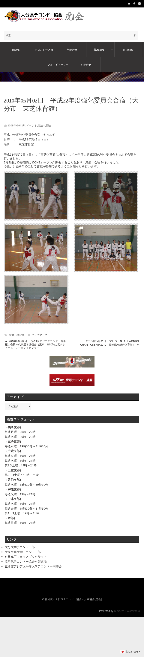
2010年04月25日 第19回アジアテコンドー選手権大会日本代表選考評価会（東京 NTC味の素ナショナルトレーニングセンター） (35, 341)
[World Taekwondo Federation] (134, 3)
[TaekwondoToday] (129, 3)
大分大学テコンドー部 (20, 544)
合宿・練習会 (16, 331)
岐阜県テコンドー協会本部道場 (26, 558)
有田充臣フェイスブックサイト (26, 553)
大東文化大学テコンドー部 (23, 548)
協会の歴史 (44, 122)
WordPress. (133, 607)
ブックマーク (39, 331)
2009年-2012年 (17, 122)
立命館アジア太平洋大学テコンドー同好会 (33, 563)
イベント (32, 122)
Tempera (119, 607)
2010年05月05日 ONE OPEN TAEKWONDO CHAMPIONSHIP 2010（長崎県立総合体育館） (109, 339)
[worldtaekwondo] (139, 3)
